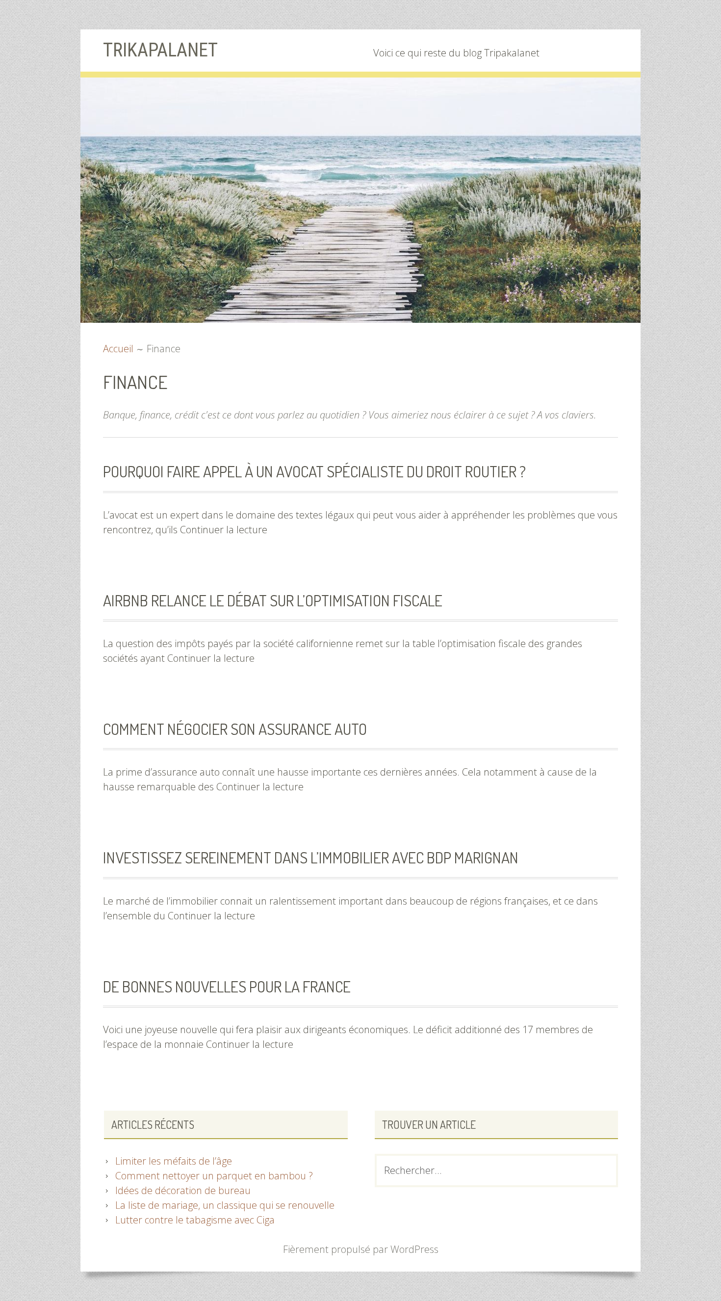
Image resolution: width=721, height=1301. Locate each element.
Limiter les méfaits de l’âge (173, 1161)
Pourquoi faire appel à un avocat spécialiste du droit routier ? (314, 471)
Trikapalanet (160, 50)
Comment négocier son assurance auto (235, 729)
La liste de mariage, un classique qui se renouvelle (225, 1205)
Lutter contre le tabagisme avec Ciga (195, 1219)
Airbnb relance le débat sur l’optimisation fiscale (272, 600)
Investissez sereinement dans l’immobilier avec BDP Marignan (310, 857)
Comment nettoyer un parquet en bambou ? (214, 1175)
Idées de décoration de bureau (183, 1190)
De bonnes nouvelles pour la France (227, 986)
